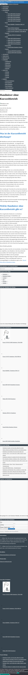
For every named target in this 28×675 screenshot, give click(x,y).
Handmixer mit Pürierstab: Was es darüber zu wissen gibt (14, 469)
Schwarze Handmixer (9, 80)
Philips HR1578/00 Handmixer (14, 40)
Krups (6, 26)
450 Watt (7, 73)
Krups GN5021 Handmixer (13, 27)
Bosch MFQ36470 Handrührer (14, 20)
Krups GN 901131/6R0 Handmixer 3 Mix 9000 (17, 29)
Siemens (7, 49)
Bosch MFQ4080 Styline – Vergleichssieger (12, 467)
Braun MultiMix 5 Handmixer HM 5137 (16, 24)
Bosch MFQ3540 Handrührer (14, 15)
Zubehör (4, 283)
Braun (6, 22)
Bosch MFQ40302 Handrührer (14, 13)
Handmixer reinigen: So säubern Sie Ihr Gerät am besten (14, 457)
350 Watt (7, 72)
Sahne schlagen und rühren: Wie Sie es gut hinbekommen (14, 449)
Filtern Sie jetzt (11, 528)
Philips (6, 36)
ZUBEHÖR (5, 59)
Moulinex (7, 33)
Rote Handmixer (8, 82)
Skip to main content (4, 0)
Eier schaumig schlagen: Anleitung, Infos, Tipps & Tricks (14, 458)
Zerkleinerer (7, 63)
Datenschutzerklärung (5, 674)
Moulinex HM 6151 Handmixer (14, 35)
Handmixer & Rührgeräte (13, 4)
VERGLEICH (6, 56)
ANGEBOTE (5, 54)
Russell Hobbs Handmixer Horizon (15, 47)
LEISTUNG (5, 70)
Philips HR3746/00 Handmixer (14, 38)
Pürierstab (7, 68)
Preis (1, 522)
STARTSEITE (6, 6)
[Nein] (9, 674)
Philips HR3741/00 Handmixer (14, 43)
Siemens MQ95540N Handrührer (15, 52)
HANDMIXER (6, 10)
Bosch (6, 12)
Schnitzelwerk (8, 61)
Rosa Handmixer (8, 86)
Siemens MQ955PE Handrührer (14, 50)
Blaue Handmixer (9, 84)
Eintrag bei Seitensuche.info (6, 561)
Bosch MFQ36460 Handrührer (14, 19)
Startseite (2, 531)
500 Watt (7, 75)
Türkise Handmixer (9, 88)
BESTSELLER (6, 57)
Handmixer (5, 274)
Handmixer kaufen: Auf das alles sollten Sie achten (13, 448)
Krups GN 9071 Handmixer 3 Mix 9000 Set (17, 31)
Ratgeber (4, 281)
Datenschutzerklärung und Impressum (8, 554)
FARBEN (5, 79)
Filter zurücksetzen (4, 528)
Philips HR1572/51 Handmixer (14, 42)
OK (18, 672)
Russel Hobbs (8, 45)
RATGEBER (5, 8)
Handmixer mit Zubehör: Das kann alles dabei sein (13, 451)
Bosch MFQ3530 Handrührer (14, 17)
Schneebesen (8, 66)
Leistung (4, 277)
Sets (3, 279)
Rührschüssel (8, 65)
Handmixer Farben (6, 276)
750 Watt (7, 77)
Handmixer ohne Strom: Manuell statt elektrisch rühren (14, 471)
